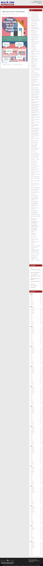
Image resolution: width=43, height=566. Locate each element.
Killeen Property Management (35, 272)
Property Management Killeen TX (36, 281)
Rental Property (33, 287)
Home (3, 6)
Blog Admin (4, 14)
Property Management (34, 274)
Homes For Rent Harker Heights (35, 269)
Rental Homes (16, 14)
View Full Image (4, 62)
